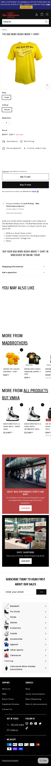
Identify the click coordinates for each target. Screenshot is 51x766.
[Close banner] (48, 4)
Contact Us (7, 709)
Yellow (7, 109)
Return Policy (8, 699)
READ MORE (26, 7)
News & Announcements (36, 704)
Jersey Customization (35, 694)
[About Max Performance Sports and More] (25, 473)
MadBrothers (15, 342)
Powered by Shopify (10, 761)
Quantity (6, 118)
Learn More (25, 508)
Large (6, 97)
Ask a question (9, 272)
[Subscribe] (41, 592)
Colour (5, 105)
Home (4, 30)
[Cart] (42, 14)
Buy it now (25, 184)
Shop (28, 689)
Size (4, 92)
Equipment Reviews (10, 704)
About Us (6, 689)
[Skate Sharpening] (25, 533)
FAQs (4, 694)
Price (4, 130)
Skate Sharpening (33, 699)
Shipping (5, 171)
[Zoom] (47, 85)
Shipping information (12, 266)
